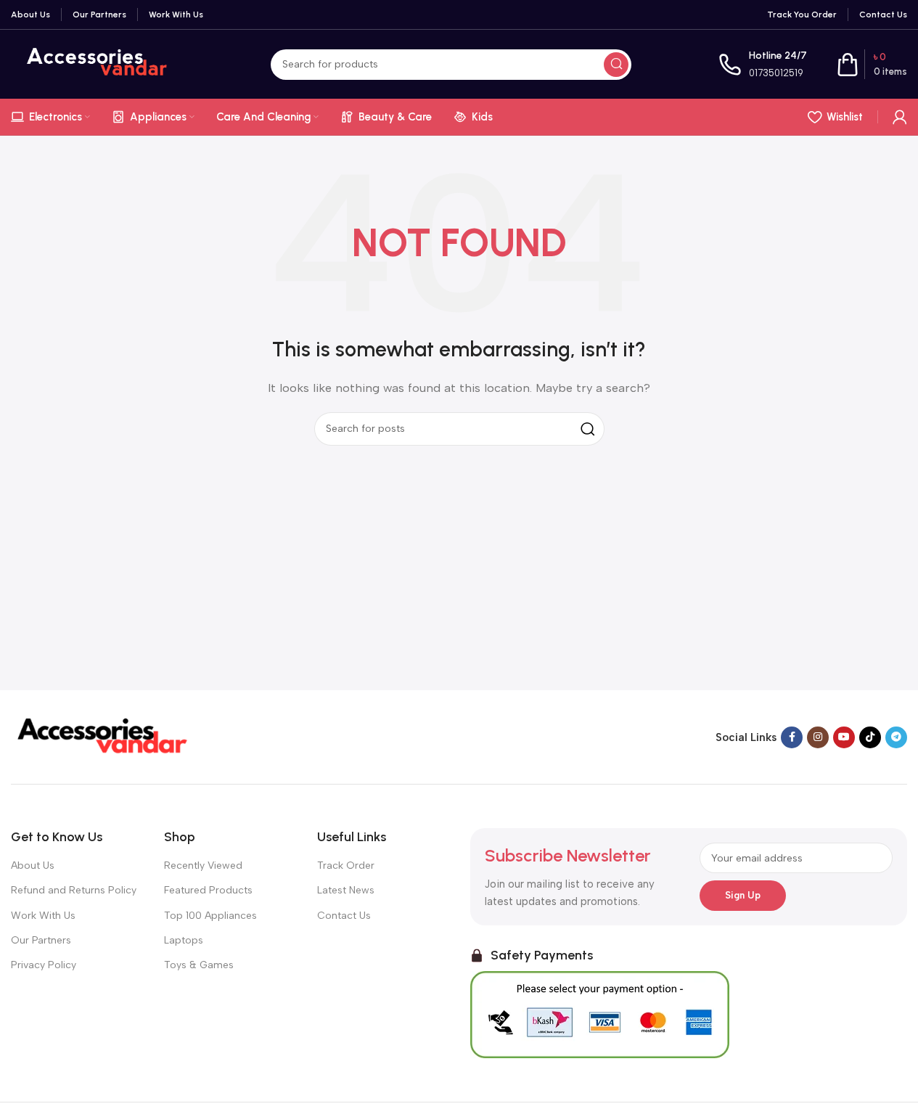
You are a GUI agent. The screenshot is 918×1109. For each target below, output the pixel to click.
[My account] (899, 116)
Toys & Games (199, 965)
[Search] (616, 64)
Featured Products (208, 890)
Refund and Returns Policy (73, 890)
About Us (32, 865)
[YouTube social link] (844, 737)
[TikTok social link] (870, 737)
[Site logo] (97, 63)
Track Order (345, 865)
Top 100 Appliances (210, 915)
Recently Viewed (203, 865)
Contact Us (344, 915)
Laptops (183, 940)
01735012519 (776, 72)
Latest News (345, 890)
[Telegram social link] (896, 737)
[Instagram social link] (818, 737)
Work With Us (43, 915)
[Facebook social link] (792, 737)
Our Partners (41, 940)
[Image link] (101, 735)
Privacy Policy (43, 965)
